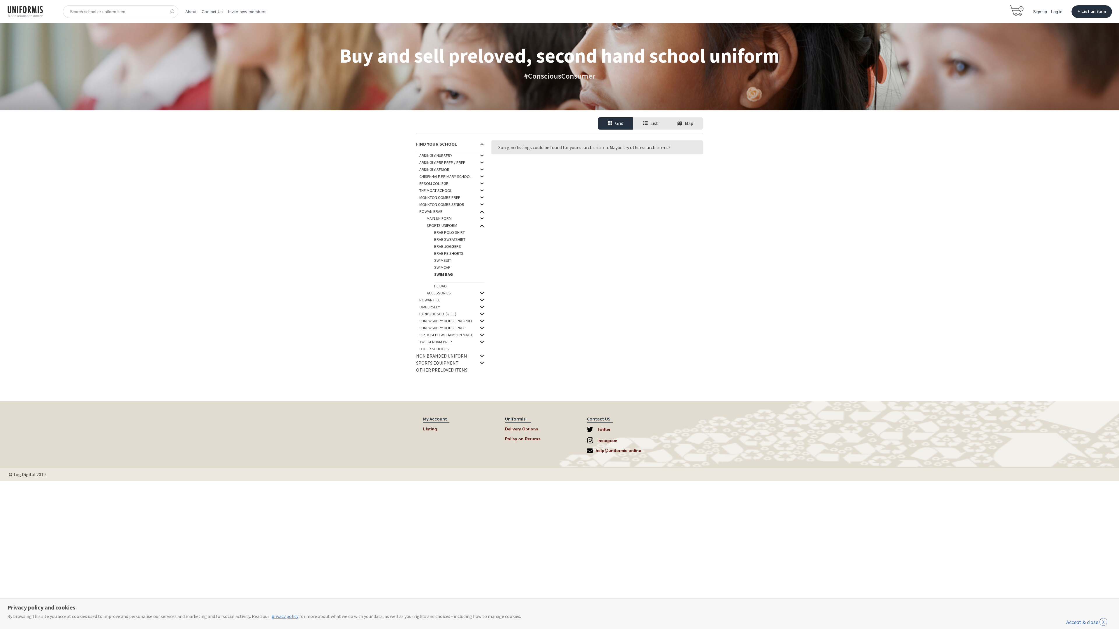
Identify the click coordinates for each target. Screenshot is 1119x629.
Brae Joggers (447, 246)
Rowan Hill (429, 300)
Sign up (1040, 11)
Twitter (603, 429)
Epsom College (433, 183)
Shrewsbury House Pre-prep (446, 321)
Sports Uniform (442, 225)
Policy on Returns (523, 439)
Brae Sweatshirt (449, 239)
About (190, 11)
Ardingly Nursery (435, 155)
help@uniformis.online (618, 450)
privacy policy (285, 616)
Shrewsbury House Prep (442, 328)
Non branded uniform (441, 356)
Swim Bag (443, 274)
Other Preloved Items (441, 370)
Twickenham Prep (435, 341)
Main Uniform (439, 218)
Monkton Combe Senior (441, 204)
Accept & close (1085, 622)
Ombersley (429, 307)
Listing (430, 429)
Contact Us (212, 11)
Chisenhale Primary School (445, 176)
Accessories (439, 293)
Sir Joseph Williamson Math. (446, 335)
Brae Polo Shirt (449, 232)
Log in (1056, 11)
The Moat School (435, 190)
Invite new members (247, 11)
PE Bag (440, 286)
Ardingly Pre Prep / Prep (442, 162)
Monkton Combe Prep (439, 197)
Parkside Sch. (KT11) (437, 314)
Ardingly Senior (434, 169)
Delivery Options (521, 429)
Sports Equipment (437, 363)
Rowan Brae (430, 211)
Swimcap (442, 267)
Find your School (436, 144)
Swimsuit (442, 260)
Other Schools (434, 348)
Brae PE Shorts (448, 253)
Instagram (606, 440)
